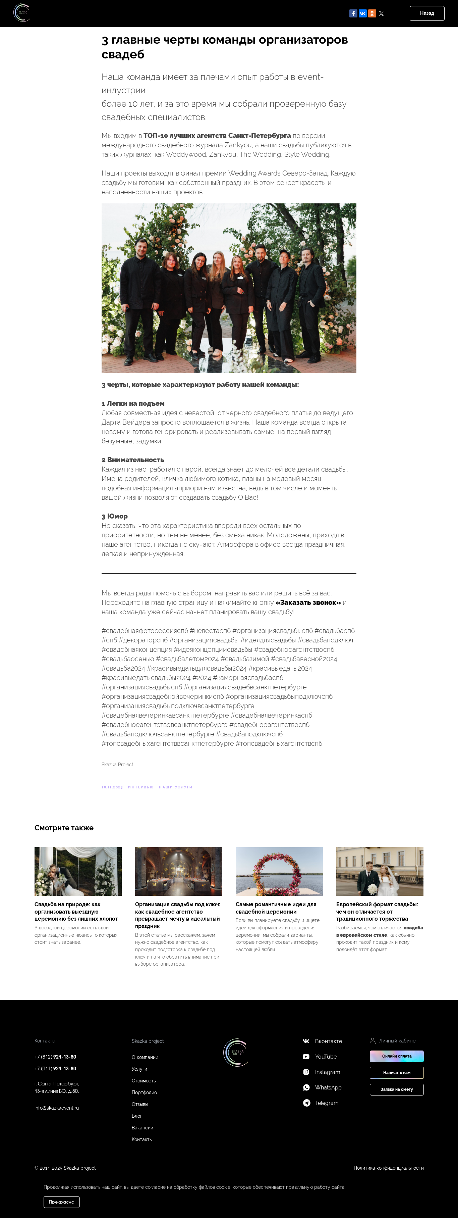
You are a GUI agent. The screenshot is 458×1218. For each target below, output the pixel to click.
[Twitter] (382, 13)
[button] (397, 1073)
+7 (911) (55, 1069)
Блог (137, 1116)
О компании (145, 1057)
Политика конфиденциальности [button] (389, 1168)
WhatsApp (328, 1087)
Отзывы (140, 1104)
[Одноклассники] (372, 13)
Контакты (142, 1139)
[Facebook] (353, 13)
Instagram (327, 1072)
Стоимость (144, 1080)
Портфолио (144, 1092)
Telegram (327, 1103)
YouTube (326, 1057)
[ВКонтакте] (363, 13)
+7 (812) (55, 1057)
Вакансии (142, 1127)
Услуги (139, 1069)
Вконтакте (328, 1041)
